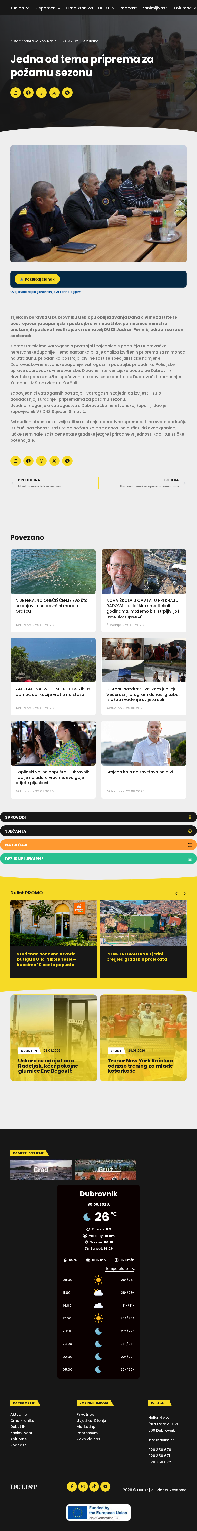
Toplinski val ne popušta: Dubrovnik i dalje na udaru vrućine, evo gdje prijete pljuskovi (52, 777)
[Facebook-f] (72, 1486)
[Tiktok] (94, 1486)
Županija (113, 625)
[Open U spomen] (59, 8)
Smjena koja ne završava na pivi (139, 772)
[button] (15, 92)
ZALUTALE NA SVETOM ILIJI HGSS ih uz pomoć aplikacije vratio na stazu (53, 691)
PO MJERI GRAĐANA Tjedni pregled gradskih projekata (136, 956)
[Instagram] (83, 1486)
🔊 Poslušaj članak (37, 279)
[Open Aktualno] (27, 8)
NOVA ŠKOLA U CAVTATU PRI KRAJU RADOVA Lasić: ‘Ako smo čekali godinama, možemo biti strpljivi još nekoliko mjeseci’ (143, 608)
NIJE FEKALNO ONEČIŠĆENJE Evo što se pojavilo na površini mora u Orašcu (52, 605)
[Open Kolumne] (195, 8)
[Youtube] (105, 1486)
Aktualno (90, 41)
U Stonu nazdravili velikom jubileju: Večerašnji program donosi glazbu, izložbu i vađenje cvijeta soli (143, 694)
